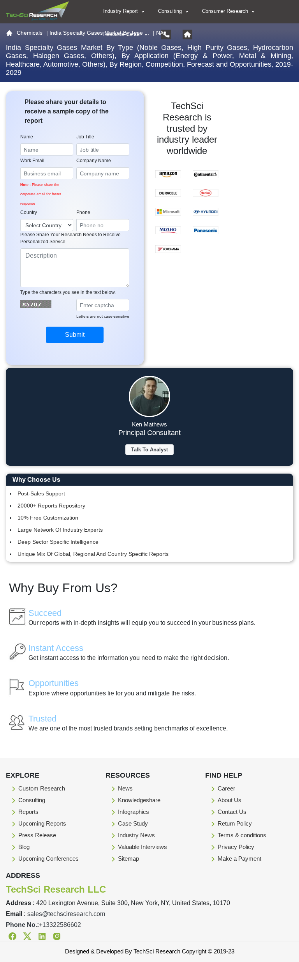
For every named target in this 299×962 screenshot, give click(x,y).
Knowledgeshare (139, 800)
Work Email (32, 160)
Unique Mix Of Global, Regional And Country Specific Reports (93, 554)
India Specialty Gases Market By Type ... (99, 33)
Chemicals (29, 33)
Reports (28, 811)
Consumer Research (226, 11)
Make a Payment (239, 858)
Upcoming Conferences (48, 858)
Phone (83, 212)
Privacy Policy (236, 847)
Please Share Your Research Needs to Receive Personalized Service (70, 238)
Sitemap (128, 858)
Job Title (85, 137)
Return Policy (235, 823)
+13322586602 (60, 924)
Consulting (170, 11)
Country (28, 212)
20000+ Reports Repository (51, 505)
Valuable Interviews (142, 847)
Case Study (133, 823)
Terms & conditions (242, 835)
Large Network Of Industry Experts (60, 530)
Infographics (133, 811)
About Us (229, 800)
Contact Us (232, 811)
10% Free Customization (48, 518)
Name (26, 137)
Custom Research (41, 788)
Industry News (136, 835)
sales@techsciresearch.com (66, 914)
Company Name (93, 160)
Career (226, 788)
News (125, 788)
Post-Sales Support (41, 493)
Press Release (37, 835)
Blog (24, 847)
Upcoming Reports (42, 823)
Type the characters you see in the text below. (68, 292)
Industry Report (121, 11)
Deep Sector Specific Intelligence (58, 542)
